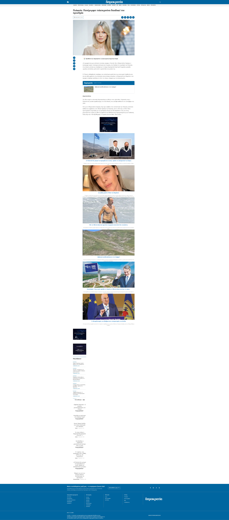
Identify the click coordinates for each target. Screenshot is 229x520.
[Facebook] (122, 17)
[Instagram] (153, 488)
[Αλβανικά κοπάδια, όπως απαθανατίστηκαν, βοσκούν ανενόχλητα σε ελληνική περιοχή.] (109, 242)
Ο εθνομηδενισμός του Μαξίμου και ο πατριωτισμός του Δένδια (108, 321)
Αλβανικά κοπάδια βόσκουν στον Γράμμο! (105, 87)
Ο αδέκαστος (126, 502)
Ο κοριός (126, 496)
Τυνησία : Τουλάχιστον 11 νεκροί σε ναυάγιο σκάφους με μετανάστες (79, 370)
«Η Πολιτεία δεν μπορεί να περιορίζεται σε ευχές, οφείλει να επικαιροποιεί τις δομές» (108, 160)
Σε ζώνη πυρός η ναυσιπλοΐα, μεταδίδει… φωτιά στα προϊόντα (79, 386)
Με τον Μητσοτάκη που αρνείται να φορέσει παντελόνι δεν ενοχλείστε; (108, 225)
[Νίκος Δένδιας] (109, 307)
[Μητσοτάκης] (109, 210)
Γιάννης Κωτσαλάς (76, 479)
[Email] (133, 17)
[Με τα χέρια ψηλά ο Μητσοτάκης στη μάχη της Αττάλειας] (109, 275)
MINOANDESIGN (157, 515)
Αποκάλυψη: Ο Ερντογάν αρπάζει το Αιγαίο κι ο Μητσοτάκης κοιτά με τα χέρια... (108, 289)
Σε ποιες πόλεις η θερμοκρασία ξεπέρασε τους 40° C (79, 434)
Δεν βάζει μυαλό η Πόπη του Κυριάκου (108, 192)
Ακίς (125, 500)
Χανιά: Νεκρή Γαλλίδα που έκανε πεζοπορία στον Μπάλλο (79, 425)
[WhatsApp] (130, 17)
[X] (125, 17)
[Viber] (128, 17)
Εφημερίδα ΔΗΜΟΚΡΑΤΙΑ (79, 410)
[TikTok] (156, 488)
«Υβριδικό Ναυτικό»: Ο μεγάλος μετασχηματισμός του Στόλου (78, 393)
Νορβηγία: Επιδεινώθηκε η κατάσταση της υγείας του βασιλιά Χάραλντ (79, 378)
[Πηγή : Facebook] (109, 178)
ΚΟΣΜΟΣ (75, 368)
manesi (76, 428)
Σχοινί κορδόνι (127, 498)
